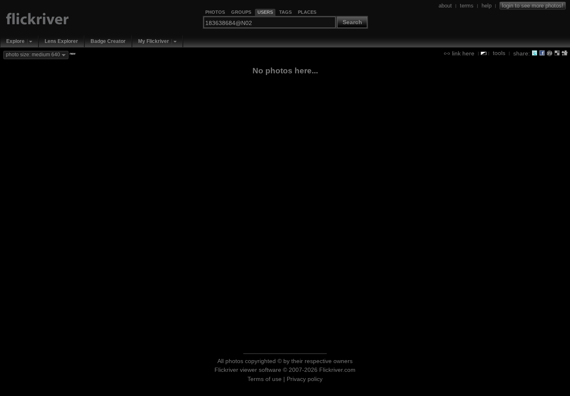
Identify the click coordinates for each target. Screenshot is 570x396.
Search (352, 22)
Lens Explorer (61, 41)
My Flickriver (153, 41)
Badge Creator (108, 41)
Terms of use (264, 379)
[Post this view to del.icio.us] (557, 53)
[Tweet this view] (534, 53)
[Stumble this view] (549, 53)
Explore (15, 41)
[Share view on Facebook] (542, 53)
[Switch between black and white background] (484, 53)
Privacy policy (305, 379)
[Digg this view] (564, 53)
